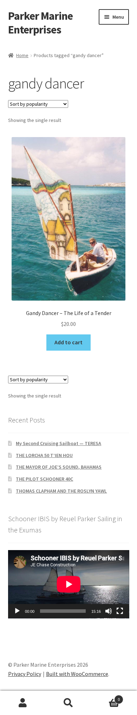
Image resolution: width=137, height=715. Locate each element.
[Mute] (108, 611)
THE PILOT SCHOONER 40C (44, 479)
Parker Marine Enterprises (40, 23)
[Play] (17, 611)
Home (22, 55)
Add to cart (68, 342)
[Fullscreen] (119, 611)
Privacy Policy (24, 673)
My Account (23, 703)
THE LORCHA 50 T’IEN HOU (44, 455)
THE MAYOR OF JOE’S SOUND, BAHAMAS (59, 467)
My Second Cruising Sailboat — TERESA (58, 443)
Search (68, 703)
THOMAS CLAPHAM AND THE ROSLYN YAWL (61, 491)
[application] (68, 584)
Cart (105, 697)
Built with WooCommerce (77, 673)
